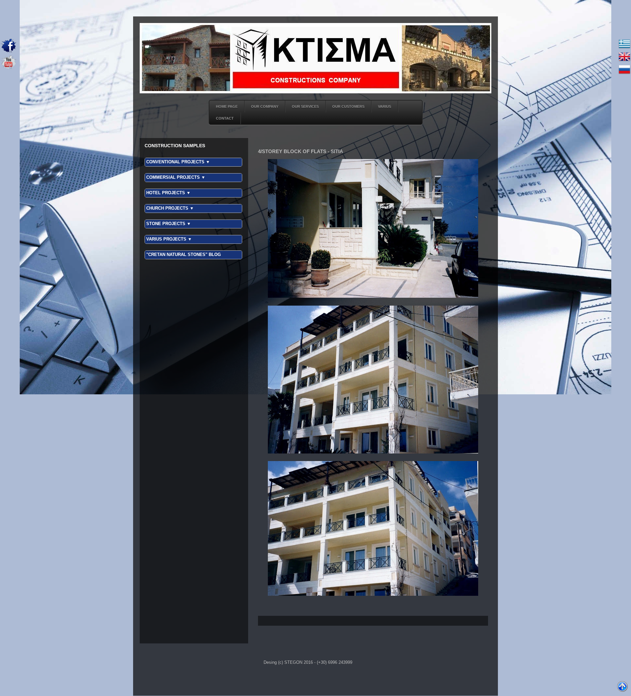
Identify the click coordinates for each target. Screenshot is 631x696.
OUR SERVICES (305, 106)
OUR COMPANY (264, 106)
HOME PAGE (227, 106)
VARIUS (384, 106)
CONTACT (225, 118)
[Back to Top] (622, 687)
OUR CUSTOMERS (348, 106)
